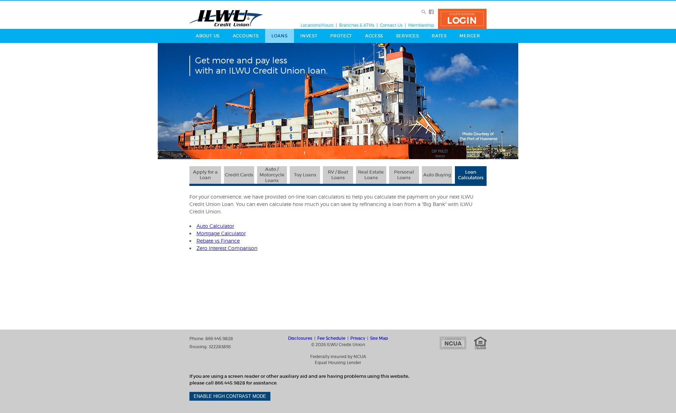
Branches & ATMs (356, 25)
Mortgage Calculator (221, 233)
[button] (462, 19)
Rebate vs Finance (218, 241)
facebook (431, 12)
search (423, 12)
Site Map (379, 338)
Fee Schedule (331, 338)
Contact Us (391, 25)
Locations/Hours (317, 25)
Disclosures (300, 338)
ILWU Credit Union (226, 18)
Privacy (357, 338)
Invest (308, 35)
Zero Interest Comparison (226, 248)
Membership (421, 25)
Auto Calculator (215, 226)
